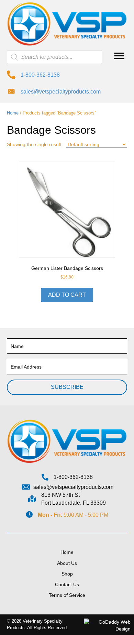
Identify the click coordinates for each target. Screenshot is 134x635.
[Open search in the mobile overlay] (54, 57)
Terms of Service (67, 595)
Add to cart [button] (67, 295)
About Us (67, 563)
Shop (67, 574)
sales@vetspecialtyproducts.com (61, 92)
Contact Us (67, 584)
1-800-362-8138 (40, 75)
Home (13, 113)
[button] (119, 56)
